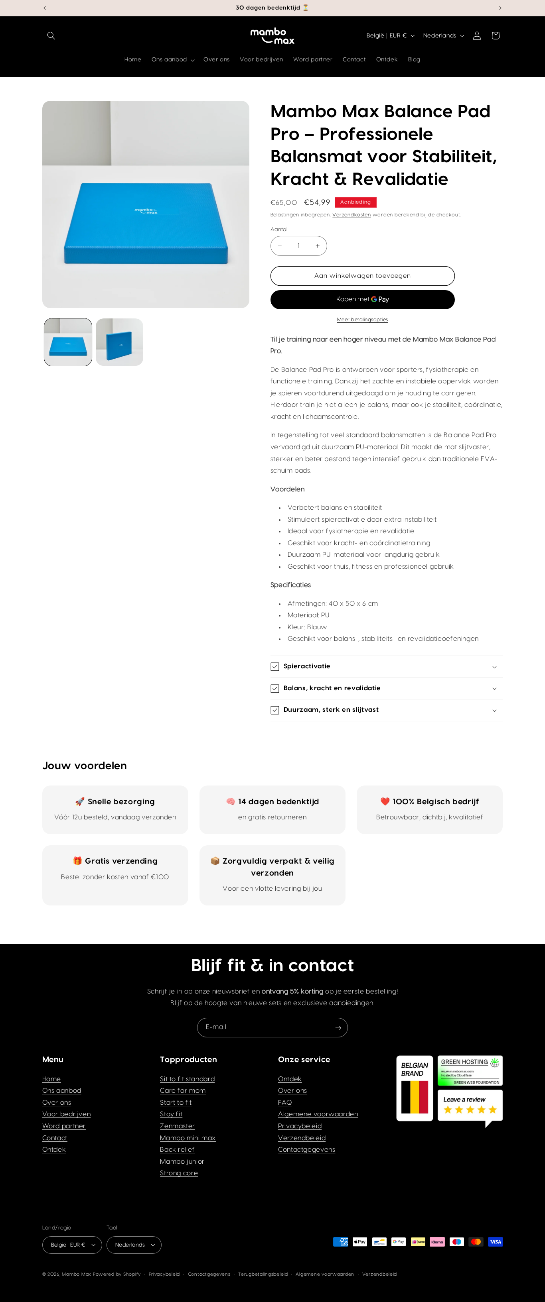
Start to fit (176, 1103)
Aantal (279, 229)
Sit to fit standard (187, 1079)
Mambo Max (76, 1274)
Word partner (64, 1126)
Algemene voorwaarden (318, 1115)
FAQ (285, 1103)
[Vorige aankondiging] (44, 8)
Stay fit (171, 1115)
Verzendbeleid (302, 1138)
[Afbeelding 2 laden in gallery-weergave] (119, 342)
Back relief (177, 1150)
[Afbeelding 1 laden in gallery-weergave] (68, 342)
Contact (54, 1138)
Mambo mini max (188, 1138)
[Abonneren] (338, 1027)
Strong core (179, 1173)
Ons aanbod (61, 1091)
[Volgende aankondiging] (500, 8)
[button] (51, 35)
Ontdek (54, 1150)
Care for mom (183, 1091)
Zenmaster (177, 1126)
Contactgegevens (306, 1150)
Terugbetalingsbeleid (263, 1274)
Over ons (56, 1103)
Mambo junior (182, 1162)
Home (51, 1079)
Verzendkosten (351, 214)
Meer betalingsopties (363, 319)
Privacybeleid (300, 1126)
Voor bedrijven (66, 1115)
